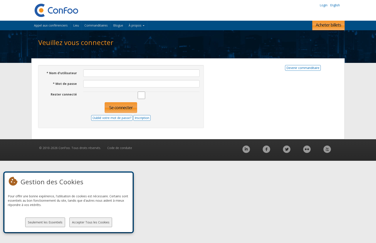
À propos (135, 25)
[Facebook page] (266, 151)
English (335, 5)
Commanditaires (96, 25)
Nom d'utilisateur (62, 73)
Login (323, 5)
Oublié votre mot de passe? (111, 118)
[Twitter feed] (286, 151)
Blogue (118, 25)
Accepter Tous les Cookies (90, 222)
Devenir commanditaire (302, 68)
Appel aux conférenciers (51, 25)
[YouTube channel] (327, 151)
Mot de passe (65, 84)
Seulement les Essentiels (45, 222)
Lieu (76, 25)
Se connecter (121, 108)
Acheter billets (328, 25)
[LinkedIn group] (246, 151)
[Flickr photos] (307, 151)
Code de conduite (119, 148)
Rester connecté (64, 94)
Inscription (142, 118)
